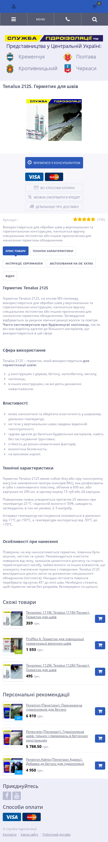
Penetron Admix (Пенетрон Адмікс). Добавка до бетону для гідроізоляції (55, 761)
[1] (75, 219)
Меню (40, 19)
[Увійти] (13, 6)
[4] (88, 219)
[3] (84, 219)
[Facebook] (7, 796)
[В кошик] (100, 619)
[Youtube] (16, 796)
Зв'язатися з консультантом (56, 163)
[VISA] (34, 177)
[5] (93, 219)
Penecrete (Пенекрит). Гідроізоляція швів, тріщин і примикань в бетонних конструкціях (57, 736)
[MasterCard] (54, 177)
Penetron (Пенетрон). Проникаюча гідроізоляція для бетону (54, 707)
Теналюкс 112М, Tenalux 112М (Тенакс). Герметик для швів (58, 667)
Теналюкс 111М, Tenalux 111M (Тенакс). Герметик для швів (58, 614)
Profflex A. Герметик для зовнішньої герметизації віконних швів (55, 641)
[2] (80, 219)
